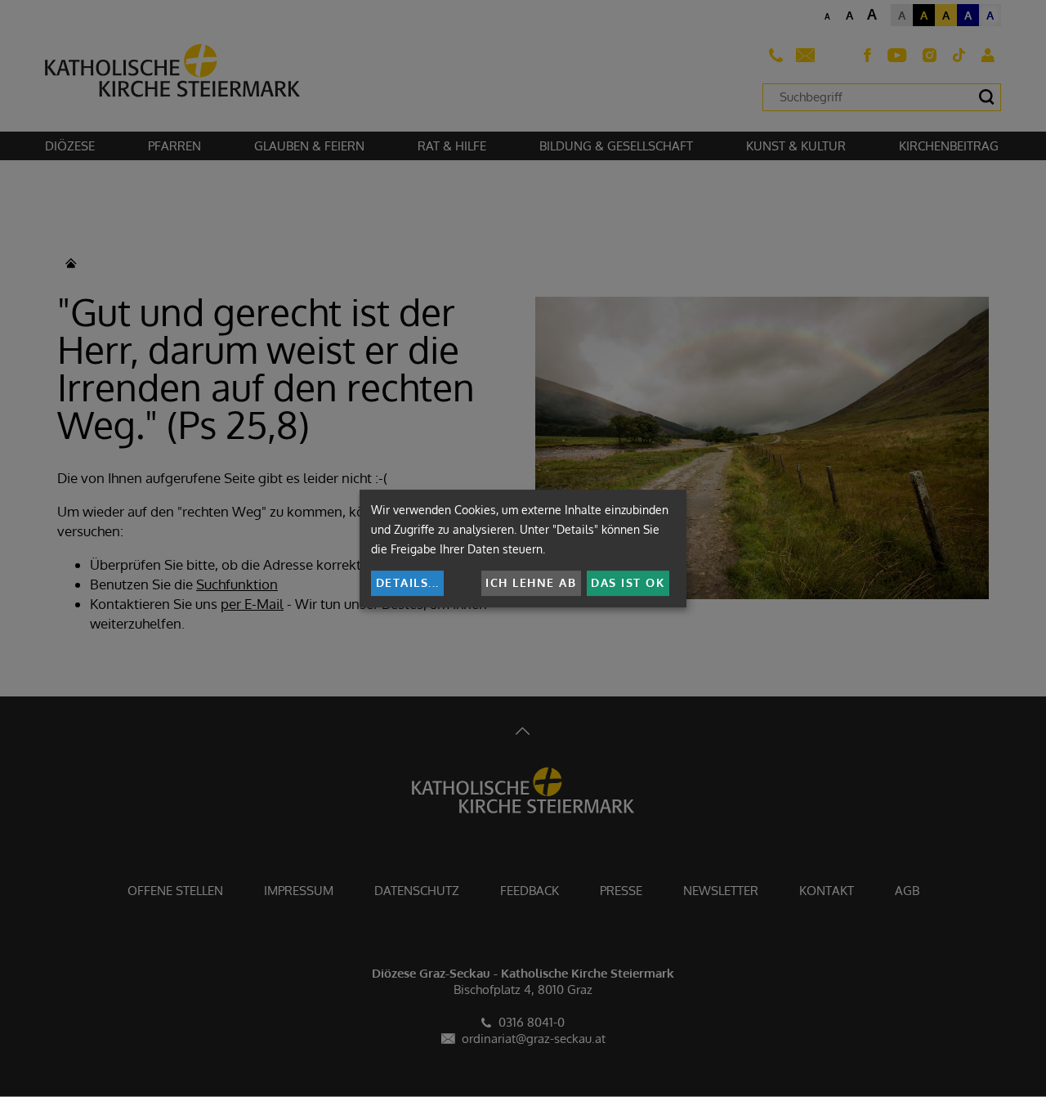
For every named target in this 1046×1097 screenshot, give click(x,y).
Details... (408, 582)
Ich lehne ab (530, 582)
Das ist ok (627, 582)
